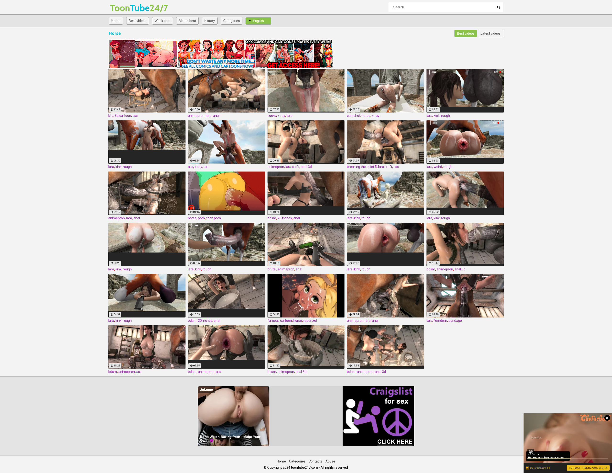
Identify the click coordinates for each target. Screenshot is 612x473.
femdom (440, 320)
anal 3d (306, 167)
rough (445, 116)
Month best (187, 21)
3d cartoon (123, 116)
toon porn (213, 218)
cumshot (353, 116)
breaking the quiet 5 (362, 167)
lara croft (292, 167)
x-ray (281, 116)
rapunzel (310, 320)
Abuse (330, 461)
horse (366, 116)
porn (201, 218)
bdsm (272, 218)
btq (110, 116)
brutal (272, 269)
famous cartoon (280, 320)
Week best (162, 21)
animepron (196, 116)
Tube (122, 8)
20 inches (285, 218)
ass (135, 116)
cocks (272, 116)
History (209, 21)
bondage (455, 320)
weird (438, 167)
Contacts (315, 461)
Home (115, 21)
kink (437, 116)
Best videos (137, 21)
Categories (231, 21)
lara (209, 116)
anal (216, 116)
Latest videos (491, 33)
